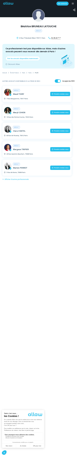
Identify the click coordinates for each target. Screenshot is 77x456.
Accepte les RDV (68, 81)
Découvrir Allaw (14, 64)
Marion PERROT (20, 168)
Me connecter (62, 4)
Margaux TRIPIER (21, 149)
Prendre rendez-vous (61, 94)
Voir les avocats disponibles (22, 58)
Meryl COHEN (19, 112)
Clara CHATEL (19, 131)
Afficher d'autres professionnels (17, 179)
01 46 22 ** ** (56, 38)
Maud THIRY (18, 94)
